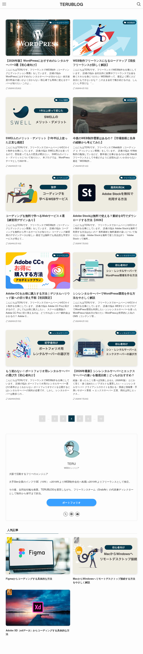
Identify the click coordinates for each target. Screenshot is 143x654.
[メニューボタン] (4, 4)
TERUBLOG (71, 4)
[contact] (77, 514)
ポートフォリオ (71, 502)
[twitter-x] (65, 514)
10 (100, 418)
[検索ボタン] (139, 4)
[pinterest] (71, 514)
